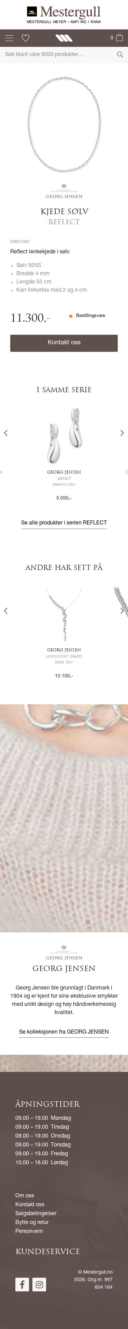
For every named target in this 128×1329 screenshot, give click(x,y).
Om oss (24, 1196)
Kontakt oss (64, 343)
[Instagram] (39, 1284)
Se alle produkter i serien (64, 523)
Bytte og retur (31, 1223)
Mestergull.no (98, 1272)
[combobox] (64, 55)
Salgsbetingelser (35, 1214)
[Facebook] (22, 1284)
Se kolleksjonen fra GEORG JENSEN (64, 1032)
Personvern (29, 1232)
